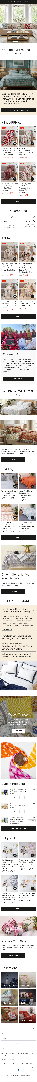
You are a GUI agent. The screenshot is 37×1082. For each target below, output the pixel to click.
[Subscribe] (34, 1049)
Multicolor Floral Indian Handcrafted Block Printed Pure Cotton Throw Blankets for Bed (26, 268)
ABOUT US (18, 379)
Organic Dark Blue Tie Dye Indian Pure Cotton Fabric (19, 792)
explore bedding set (18, 110)
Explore (13, 459)
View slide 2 (21, 40)
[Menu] (2, 5)
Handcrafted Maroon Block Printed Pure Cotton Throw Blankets (9, 187)
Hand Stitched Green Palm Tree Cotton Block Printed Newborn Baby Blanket (9, 864)
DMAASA (15, 1075)
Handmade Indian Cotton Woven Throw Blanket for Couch (27, 303)
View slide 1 (15, 40)
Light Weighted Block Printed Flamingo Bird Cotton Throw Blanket (25, 188)
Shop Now (13, 955)
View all (18, 201)
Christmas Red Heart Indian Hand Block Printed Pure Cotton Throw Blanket (9, 152)
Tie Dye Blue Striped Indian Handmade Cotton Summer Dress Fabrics (18, 821)
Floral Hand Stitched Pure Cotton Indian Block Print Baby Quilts (27, 863)
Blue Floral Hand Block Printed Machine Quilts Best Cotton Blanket (27, 525)
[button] (29, 5)
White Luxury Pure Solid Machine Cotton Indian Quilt (8, 493)
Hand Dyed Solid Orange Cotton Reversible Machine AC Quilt (26, 494)
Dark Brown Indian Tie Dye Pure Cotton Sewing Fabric (20, 806)
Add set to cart (18, 829)
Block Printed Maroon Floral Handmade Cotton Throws (26, 152)
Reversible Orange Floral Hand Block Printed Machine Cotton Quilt (8, 525)
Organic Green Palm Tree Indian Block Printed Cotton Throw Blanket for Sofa (9, 268)
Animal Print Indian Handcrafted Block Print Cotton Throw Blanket (8, 304)
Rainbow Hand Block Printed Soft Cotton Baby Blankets (27, 895)
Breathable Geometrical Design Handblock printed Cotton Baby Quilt (9, 896)
